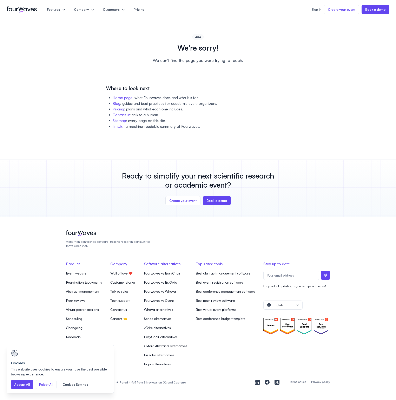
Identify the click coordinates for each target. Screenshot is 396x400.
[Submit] (325, 275)
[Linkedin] (257, 382)
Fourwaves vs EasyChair (162, 273)
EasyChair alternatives (161, 337)
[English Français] (283, 305)
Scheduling (74, 319)
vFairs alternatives (157, 328)
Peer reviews (75, 300)
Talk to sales (119, 291)
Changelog (74, 328)
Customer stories (123, 282)
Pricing (139, 9)
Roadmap (73, 337)
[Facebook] (267, 382)
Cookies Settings (75, 384)
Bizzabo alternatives (159, 355)
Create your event (341, 9)
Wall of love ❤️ (121, 273)
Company (81, 9)
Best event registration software (219, 282)
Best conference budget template (220, 319)
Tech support (120, 300)
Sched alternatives (157, 319)
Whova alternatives (158, 310)
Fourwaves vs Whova (160, 291)
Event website (76, 273)
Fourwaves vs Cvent (159, 300)
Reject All (46, 384)
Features (53, 9)
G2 (165, 382)
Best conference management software (225, 291)
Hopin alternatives (157, 364)
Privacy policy (320, 381)
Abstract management (82, 291)
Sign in (316, 9)
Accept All (22, 384)
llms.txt (118, 126)
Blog (116, 103)
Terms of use (297, 381)
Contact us (121, 114)
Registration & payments (84, 282)
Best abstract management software (223, 273)
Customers (111, 9)
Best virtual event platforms (216, 310)
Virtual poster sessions (82, 310)
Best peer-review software (215, 300)
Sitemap (119, 120)
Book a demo (375, 9)
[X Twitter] (277, 382)
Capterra (180, 382)
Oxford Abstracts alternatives (165, 346)
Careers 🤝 (118, 319)
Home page (122, 97)
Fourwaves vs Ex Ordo (160, 282)
